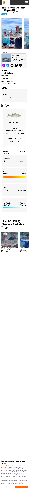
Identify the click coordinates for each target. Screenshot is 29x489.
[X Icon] (20, 65)
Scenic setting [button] (7, 97)
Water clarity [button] (6, 94)
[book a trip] (3, 65)
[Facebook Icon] (16, 65)
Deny (7, 486)
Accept (21, 486)
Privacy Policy (20, 483)
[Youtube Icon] (11, 65)
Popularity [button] (6, 91)
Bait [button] (4, 100)
